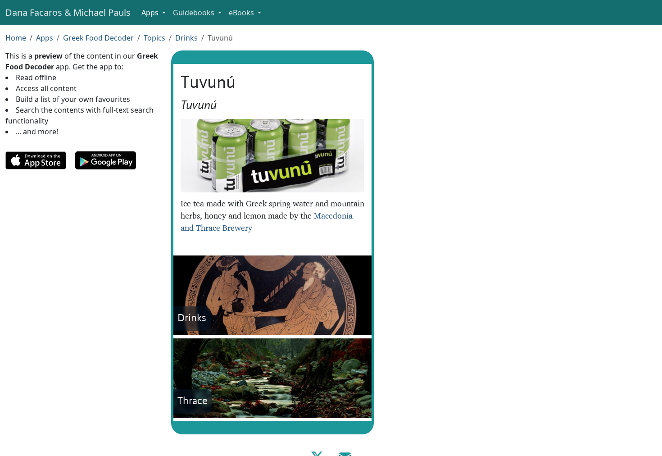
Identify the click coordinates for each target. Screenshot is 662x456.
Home (15, 38)
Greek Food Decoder (98, 38)
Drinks (186, 38)
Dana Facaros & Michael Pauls (68, 12)
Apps (44, 38)
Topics (154, 38)
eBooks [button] (242, 13)
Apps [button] (150, 13)
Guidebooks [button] (194, 13)
